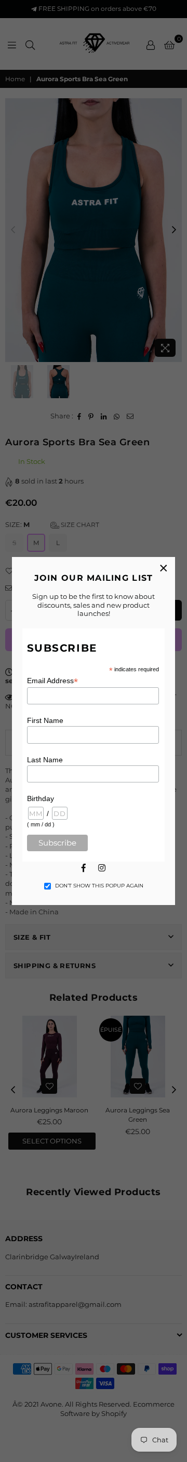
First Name (45, 720)
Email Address (52, 681)
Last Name (45, 760)
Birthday (40, 798)
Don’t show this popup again (99, 885)
